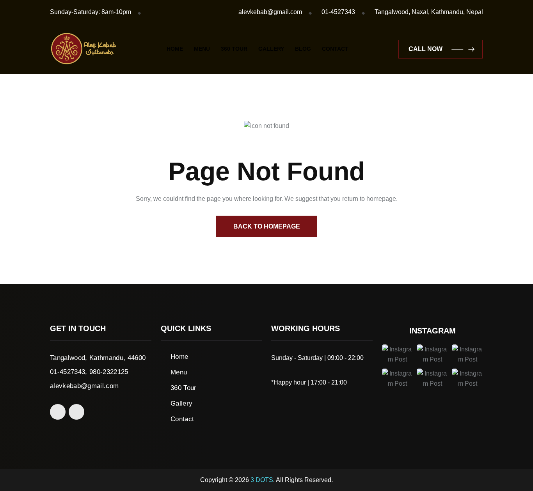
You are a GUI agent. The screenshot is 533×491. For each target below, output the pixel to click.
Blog (303, 49)
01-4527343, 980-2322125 (89, 372)
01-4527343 (338, 12)
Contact (335, 49)
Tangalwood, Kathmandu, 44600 (98, 358)
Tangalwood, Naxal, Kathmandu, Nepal (429, 12)
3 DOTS (262, 480)
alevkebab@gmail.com (270, 12)
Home (175, 49)
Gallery (271, 49)
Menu (202, 49)
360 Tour (234, 49)
